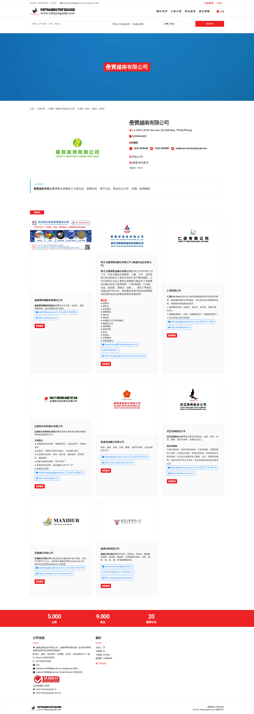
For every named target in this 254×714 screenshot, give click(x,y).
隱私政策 (220, 707)
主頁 (32, 109)
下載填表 (102, 663)
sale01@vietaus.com (48, 312)
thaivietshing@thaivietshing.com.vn (120, 344)
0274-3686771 (76, 472)
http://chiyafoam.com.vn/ (182, 473)
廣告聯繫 (204, 11)
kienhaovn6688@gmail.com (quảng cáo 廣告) (80, 3)
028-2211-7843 (206, 321)
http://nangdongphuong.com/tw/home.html (124, 356)
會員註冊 (210, 3)
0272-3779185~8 (207, 467)
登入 (220, 3)
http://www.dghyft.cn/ (48, 478)
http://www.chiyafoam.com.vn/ (118, 462)
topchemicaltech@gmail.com (118, 566)
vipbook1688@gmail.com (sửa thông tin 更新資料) (59, 672)
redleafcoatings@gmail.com (51, 472)
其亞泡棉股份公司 (176, 431)
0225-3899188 (141, 148)
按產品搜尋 (138, 24)
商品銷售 (190, 11)
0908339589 (48, 657)
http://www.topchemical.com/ (118, 578)
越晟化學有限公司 (110, 548)
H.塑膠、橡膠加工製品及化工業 (61, 109)
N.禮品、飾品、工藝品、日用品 (91, 109)
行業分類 (176, 11)
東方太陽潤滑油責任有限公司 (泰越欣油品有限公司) (126, 264)
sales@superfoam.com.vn (116, 457)
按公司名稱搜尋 (122, 24)
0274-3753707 (141, 457)
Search (209, 24)
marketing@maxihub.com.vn (51, 568)
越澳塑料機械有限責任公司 (49, 300)
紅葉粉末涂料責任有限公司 (49, 426)
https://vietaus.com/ (47, 318)
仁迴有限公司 (174, 290)
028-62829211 (111, 350)
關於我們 (162, 11)
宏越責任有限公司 (44, 552)
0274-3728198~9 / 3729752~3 (118, 572)
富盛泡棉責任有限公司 (112, 442)
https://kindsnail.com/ (180, 327)
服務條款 (211, 707)
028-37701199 (77, 568)
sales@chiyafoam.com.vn (182, 467)
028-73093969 (69, 312)
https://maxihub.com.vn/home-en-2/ (55, 573)
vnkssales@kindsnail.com (182, 321)
